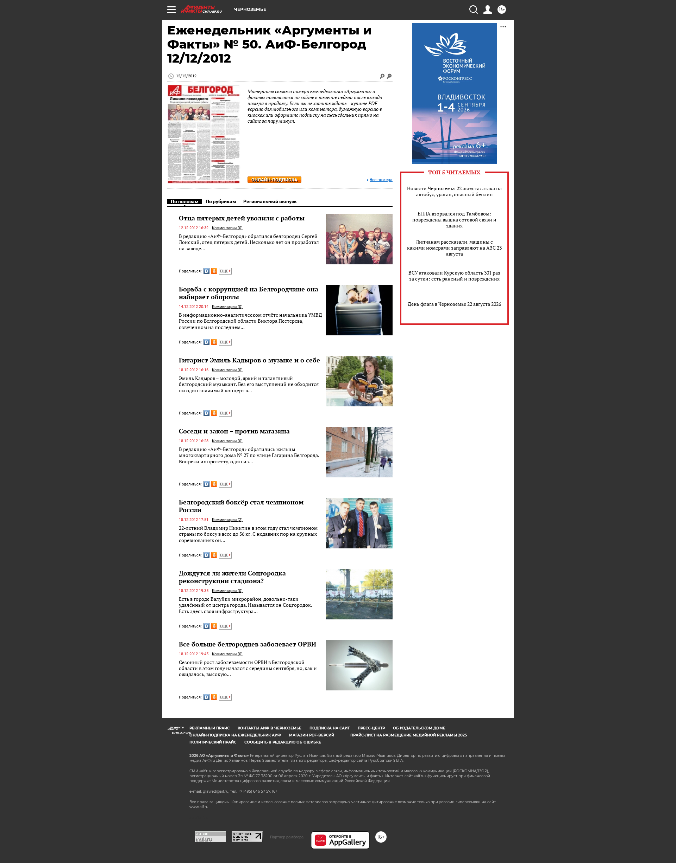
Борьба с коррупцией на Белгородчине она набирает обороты (248, 293)
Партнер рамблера (286, 837)
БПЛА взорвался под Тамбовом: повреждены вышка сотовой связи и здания (454, 219)
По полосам (185, 201)
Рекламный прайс (209, 728)
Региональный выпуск (270, 201)
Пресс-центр (371, 728)
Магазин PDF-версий (311, 735)
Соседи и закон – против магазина (234, 431)
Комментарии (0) (227, 228)
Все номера (381, 180)
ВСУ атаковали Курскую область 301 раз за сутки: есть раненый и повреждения (454, 276)
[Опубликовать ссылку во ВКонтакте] (206, 271)
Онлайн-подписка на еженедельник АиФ (235, 735)
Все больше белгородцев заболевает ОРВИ (247, 644)
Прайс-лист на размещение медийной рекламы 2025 (408, 735)
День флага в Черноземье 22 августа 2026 (454, 304)
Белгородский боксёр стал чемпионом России (241, 506)
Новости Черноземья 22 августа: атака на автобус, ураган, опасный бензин (454, 191)
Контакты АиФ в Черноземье (269, 728)
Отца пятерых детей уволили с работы (242, 218)
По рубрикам (221, 201)
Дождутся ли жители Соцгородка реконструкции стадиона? (232, 577)
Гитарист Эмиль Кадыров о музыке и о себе (249, 360)
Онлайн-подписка (274, 179)
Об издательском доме (419, 728)
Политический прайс (212, 742)
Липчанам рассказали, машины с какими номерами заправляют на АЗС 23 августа (454, 248)
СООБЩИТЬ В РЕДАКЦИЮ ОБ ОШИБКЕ (282, 742)
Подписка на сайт (329, 728)
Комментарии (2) (227, 519)
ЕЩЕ (224, 271)
